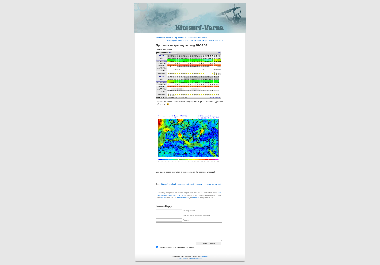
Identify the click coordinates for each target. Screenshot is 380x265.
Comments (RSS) (196, 258)
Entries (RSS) (182, 258)
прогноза (207, 184)
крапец (199, 184)
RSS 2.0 (163, 198)
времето (181, 184)
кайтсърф (190, 184)
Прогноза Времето (175, 195)
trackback (195, 198)
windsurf (172, 184)
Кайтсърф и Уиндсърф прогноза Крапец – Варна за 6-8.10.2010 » (195, 41)
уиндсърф (216, 184)
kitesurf (164, 184)
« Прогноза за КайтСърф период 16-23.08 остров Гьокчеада (181, 38)
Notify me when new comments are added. (177, 248)
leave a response (183, 198)
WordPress (204, 256)
